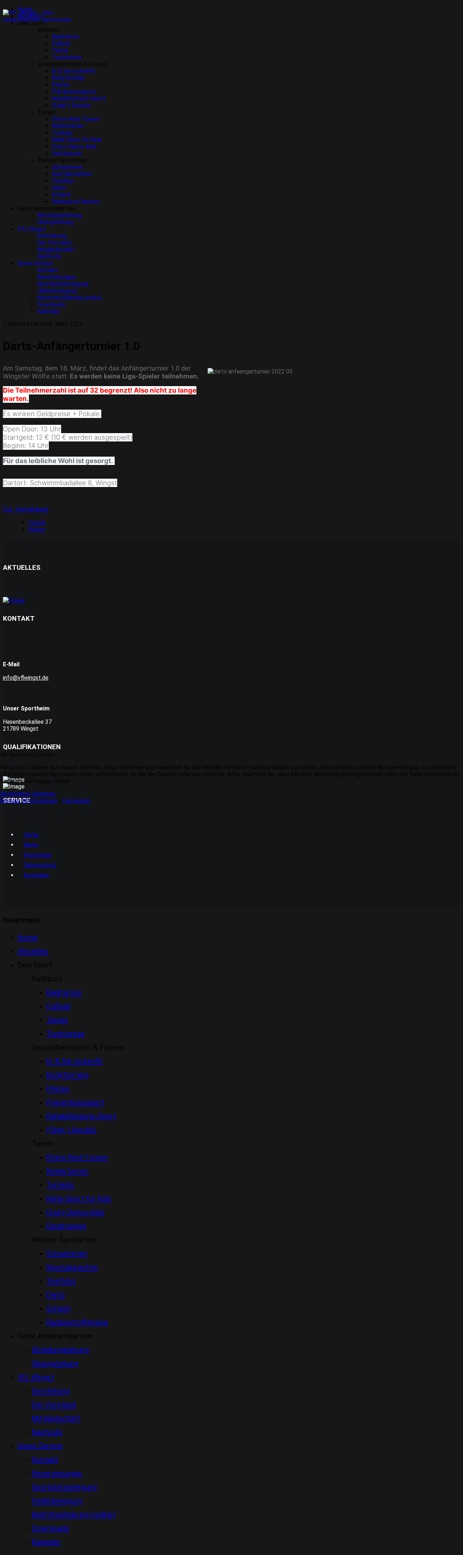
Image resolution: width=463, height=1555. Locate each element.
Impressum (76, 800)
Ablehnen (44, 793)
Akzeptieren (15, 793)
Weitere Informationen (29, 800)
